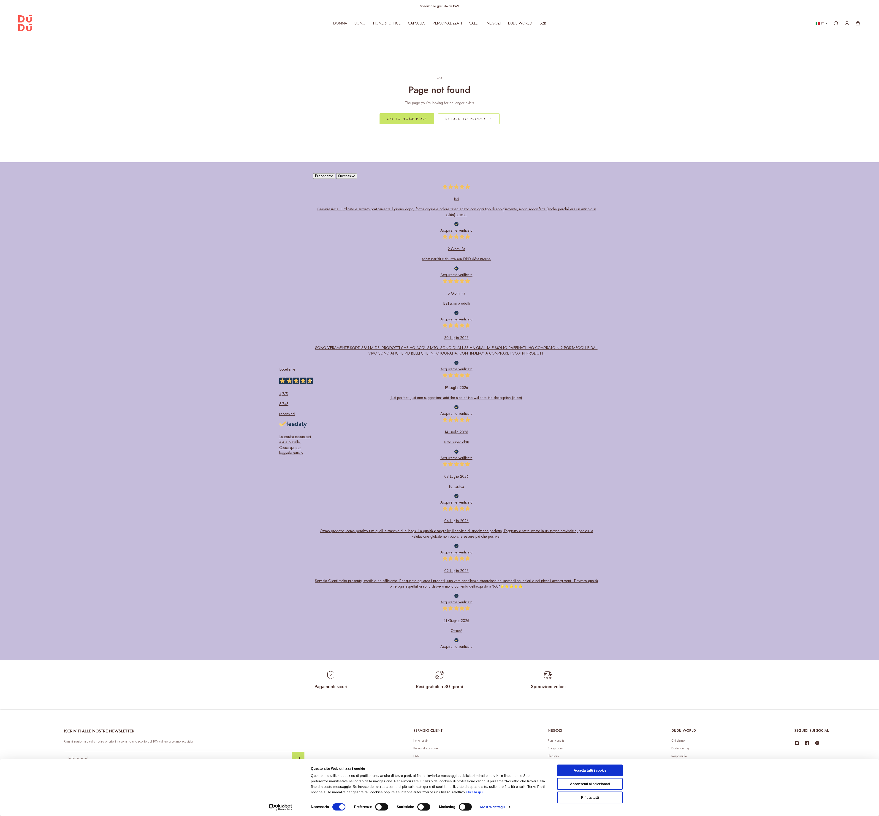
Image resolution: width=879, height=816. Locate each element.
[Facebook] (807, 743)
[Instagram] (797, 743)
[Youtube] (817, 743)
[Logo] (25, 23)
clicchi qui (474, 792)
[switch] (381, 807)
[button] (821, 23)
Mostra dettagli (492, 807)
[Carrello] (857, 23)
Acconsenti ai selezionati (590, 784)
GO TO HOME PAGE (407, 119)
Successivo (346, 176)
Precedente (324, 176)
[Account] (846, 23)
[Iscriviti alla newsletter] (298, 758)
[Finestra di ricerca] (835, 23)
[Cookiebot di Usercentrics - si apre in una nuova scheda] (280, 807)
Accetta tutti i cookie (590, 770)
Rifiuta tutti (590, 797)
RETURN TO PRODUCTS (468, 119)
